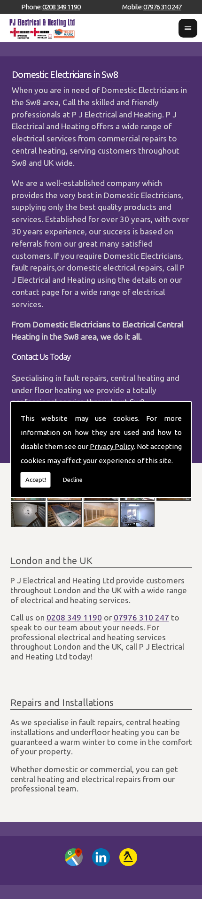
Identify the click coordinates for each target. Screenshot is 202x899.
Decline (73, 479)
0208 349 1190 (61, 7)
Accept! (35, 479)
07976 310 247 (162, 7)
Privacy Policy (112, 446)
